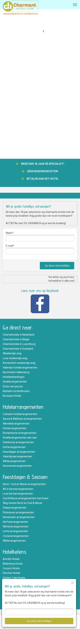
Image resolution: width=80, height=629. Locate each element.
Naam (9, 233)
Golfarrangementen (14, 447)
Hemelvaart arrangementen (19, 517)
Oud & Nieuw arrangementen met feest (25, 498)
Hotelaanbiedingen (14, 377)
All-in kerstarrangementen (18, 489)
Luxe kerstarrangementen (18, 494)
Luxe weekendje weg (15, 358)
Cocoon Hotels (11, 568)
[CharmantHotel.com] (20, 8)
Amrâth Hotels (11, 559)
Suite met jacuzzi (13, 386)
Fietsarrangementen (14, 428)
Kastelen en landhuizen (16, 391)
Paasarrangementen (14, 508)
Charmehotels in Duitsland (18, 349)
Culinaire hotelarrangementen (20, 414)
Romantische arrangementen (19, 433)
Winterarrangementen (15, 527)
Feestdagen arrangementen (19, 452)
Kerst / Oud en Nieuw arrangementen (24, 484)
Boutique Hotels (12, 396)
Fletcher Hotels (11, 573)
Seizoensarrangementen (17, 466)
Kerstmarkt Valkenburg (16, 372)
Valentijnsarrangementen (17, 456)
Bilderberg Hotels (13, 564)
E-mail (9, 246)
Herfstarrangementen (15, 522)
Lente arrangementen (15, 531)
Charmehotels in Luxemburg (19, 344)
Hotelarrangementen (15, 382)
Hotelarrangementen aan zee (20, 438)
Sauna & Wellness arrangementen (22, 419)
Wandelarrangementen (16, 424)
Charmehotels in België (16, 339)
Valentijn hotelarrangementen (20, 368)
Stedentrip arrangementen (18, 442)
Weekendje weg (12, 353)
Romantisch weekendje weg (19, 363)
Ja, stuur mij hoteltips (57, 266)
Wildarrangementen (14, 461)
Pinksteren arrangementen (18, 513)
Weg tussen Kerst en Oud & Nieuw (22, 503)
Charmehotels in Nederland (18, 335)
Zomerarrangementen (16, 536)
